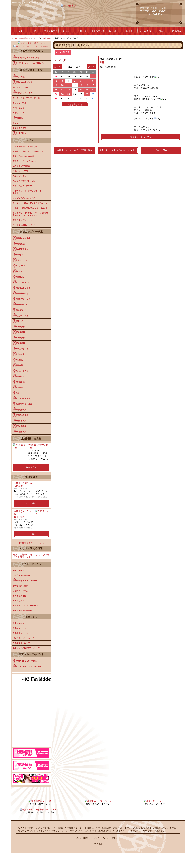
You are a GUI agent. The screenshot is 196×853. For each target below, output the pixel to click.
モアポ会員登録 (19, 596)
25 (68, 94)
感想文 (20, 118)
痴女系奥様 (22, 426)
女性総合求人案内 (20, 586)
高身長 (20, 365)
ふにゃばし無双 (19, 176)
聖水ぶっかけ (22, 310)
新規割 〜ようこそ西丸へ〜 (24, 161)
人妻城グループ (19, 628)
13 (80, 85)
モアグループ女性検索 (22, 610)
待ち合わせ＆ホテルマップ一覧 (26, 98)
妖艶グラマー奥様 (24, 404)
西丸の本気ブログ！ (25, 82)
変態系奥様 (22, 432)
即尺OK (20, 255)
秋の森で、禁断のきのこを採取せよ (28, 151)
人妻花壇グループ (20, 633)
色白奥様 (21, 382)
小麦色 (20, 387)
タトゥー (21, 393)
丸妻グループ (18, 623)
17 (62, 89)
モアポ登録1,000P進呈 (27, 661)
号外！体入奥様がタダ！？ (24, 225)
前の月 (57, 67)
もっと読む (31, 503)
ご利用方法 (22, 133)
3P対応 (20, 321)
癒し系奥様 (22, 421)
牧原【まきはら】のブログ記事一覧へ (74, 150)
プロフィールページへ (140, 137)
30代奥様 (21, 332)
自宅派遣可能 (22, 249)
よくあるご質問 (19, 128)
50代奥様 (21, 343)
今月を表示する (74, 104)
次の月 (91, 67)
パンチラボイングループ (23, 638)
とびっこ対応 (22, 316)
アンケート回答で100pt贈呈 (29, 666)
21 (87, 89)
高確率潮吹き (22, 293)
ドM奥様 (20, 354)
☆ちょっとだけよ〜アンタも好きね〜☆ (30, 203)
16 (56, 89)
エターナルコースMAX (22, 186)
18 (68, 89)
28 (87, 94)
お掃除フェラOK (24, 288)
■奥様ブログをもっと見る (31, 543)
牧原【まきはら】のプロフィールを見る (117, 150)
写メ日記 (21, 77)
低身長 (20, 360)
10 (62, 85)
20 (80, 89)
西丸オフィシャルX (25, 93)
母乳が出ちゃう (23, 299)
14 (87, 85)
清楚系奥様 (22, 410)
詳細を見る (31, 467)
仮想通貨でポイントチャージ (25, 606)
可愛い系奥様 (22, 415)
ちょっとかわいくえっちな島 (25, 146)
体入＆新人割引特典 (21, 166)
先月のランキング (20, 87)
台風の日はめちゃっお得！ (24, 156)
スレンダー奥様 (23, 398)
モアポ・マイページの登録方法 (30, 63)
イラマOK (21, 266)
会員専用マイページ (21, 575)
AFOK (20, 271)
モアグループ (18, 570)
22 (93, 89)
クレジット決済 (19, 103)
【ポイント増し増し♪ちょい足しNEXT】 (30, 208)
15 (93, 85)
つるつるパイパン (24, 349)
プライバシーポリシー (109, 838)
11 (68, 85)
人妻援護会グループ (21, 643)
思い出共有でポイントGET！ (25, 181)
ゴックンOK (22, 260)
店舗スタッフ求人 (20, 591)
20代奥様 (21, 327)
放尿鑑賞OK (22, 304)
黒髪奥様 (21, 376)
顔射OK (20, 277)
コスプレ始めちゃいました (24, 198)
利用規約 (83, 838)
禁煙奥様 (21, 244)
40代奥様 (21, 338)
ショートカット (23, 371)
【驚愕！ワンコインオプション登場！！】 (27, 192)
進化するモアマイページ (27, 580)
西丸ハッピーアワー (21, 171)
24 (62, 94)
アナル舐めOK (23, 282)
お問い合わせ (18, 108)
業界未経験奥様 (23, 238)
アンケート (17, 123)
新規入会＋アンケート (22, 220)
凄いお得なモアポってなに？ (29, 58)
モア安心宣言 (18, 601)
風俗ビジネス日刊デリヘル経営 (26, 648)
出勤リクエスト (19, 113)
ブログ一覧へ (161, 150)
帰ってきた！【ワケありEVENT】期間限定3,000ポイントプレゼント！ (30, 214)
